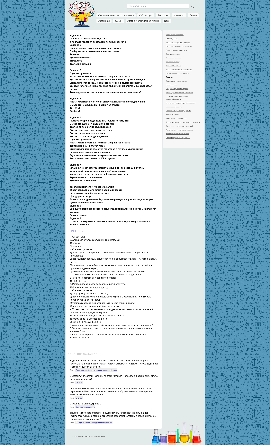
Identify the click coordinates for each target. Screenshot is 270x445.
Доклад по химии (173, 54)
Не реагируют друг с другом (177, 73)
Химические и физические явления (179, 130)
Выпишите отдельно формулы (178, 42)
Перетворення (171, 85)
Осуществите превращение (176, 81)
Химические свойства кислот (177, 134)
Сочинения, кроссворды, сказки (178, 111)
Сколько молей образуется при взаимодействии (96, 370)
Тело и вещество (172, 114)
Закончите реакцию (173, 58)
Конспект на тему (173, 62)
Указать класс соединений (176, 118)
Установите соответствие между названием (183, 122)
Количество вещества (85, 406)
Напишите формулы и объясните (179, 69)
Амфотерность (172, 38)
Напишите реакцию (173, 65)
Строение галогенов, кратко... (85, 403)
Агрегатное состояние (175, 35)
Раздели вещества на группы (177, 89)
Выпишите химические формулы (179, 46)
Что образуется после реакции (178, 138)
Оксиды (79, 382)
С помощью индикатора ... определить (181, 103)
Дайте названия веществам (176, 50)
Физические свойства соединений (179, 126)
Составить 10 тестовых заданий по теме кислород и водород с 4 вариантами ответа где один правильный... (114, 377)
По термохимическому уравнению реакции (94, 422)
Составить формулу (174, 107)
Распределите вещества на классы (179, 93)
